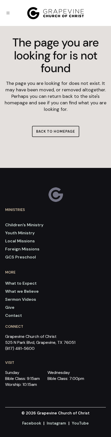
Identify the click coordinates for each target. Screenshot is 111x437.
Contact (13, 315)
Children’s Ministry (24, 225)
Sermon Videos (20, 299)
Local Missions (20, 241)
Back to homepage (55, 131)
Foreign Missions (22, 249)
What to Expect (21, 283)
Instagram (56, 423)
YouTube (80, 423)
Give (9, 307)
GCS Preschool (20, 257)
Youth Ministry (20, 233)
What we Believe (22, 291)
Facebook (31, 423)
